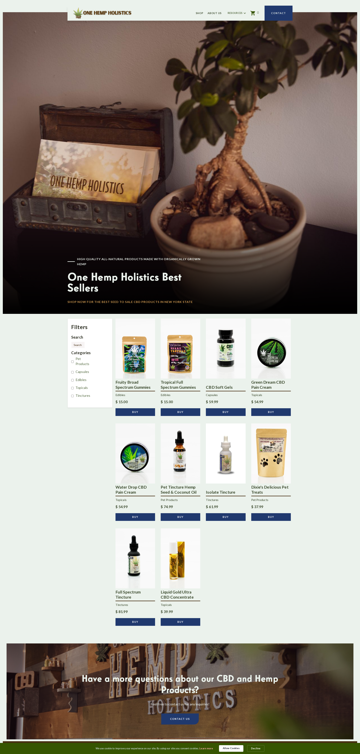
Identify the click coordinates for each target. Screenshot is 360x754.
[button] (237, 13)
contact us (180, 718)
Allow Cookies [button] (231, 748)
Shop (199, 13)
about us (215, 13)
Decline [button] (255, 748)
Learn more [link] (206, 748)
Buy (135, 412)
